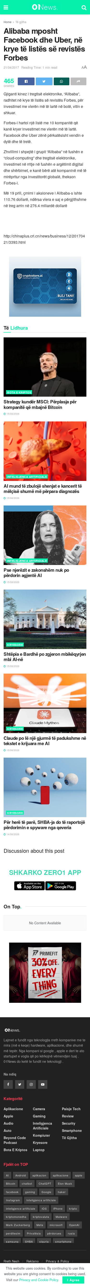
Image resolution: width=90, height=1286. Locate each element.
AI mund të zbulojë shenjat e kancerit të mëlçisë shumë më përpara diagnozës (43, 488)
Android (20, 1175)
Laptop (39, 1149)
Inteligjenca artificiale (41, 1200)
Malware (61, 1217)
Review (68, 1116)
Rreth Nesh (11, 1261)
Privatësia (34, 1233)
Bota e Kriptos (19, 392)
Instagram (13, 1200)
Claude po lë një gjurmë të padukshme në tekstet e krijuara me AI (45, 740)
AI (7, 1175)
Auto (8, 1130)
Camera (39, 1108)
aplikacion (39, 1175)
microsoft (56, 1225)
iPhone (58, 1208)
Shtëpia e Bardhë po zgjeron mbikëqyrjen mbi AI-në (45, 656)
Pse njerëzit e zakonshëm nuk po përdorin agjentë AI (36, 572)
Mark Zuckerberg (18, 1225)
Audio (8, 1123)
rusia (71, 1233)
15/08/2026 (12, 413)
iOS (44, 1208)
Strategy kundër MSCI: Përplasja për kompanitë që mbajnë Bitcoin (40, 404)
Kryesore (15, 645)
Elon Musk (65, 1183)
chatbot (27, 1183)
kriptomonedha (16, 1217)
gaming (30, 1192)
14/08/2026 (12, 834)
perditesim (13, 1233)
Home (8, 22)
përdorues (54, 1233)
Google (46, 1192)
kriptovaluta (41, 1217)
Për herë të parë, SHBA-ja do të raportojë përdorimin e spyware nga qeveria (44, 825)
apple (78, 1175)
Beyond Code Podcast (15, 1140)
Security (68, 1123)
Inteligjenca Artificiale (27, 477)
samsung (12, 1241)
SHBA (29, 1241)
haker (62, 1192)
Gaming (39, 1116)
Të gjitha (20, 22)
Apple (8, 1116)
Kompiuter (41, 1135)
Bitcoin (10, 1183)
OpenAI (74, 1225)
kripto (73, 1208)
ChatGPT (45, 1183)
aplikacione (60, 1175)
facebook (12, 1192)
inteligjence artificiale (20, 1208)
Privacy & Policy (57, 1261)
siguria (44, 1241)
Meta (39, 1225)
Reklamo (32, 1261)
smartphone (63, 1241)
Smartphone (72, 1130)
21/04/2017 (11, 67)
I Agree (73, 1280)
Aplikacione (13, 1108)
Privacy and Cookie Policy (38, 1279)
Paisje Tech (71, 1108)
